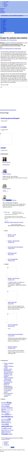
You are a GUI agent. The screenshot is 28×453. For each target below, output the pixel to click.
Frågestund (8, 409)
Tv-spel (11, 430)
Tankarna (5, 19)
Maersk (7, 110)
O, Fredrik (4, 127)
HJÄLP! (5, 6)
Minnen (8, 420)
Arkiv (5, 3)
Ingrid (4, 162)
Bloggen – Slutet (12, 234)
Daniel (4, 200)
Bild (2, 402)
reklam (11, 110)
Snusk (8, 428)
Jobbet (4, 22)
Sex (11, 426)
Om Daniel (6, 1)
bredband (3, 404)
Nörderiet (6, 4)
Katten (4, 27)
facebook (10, 408)
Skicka (12, 447)
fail (2, 410)
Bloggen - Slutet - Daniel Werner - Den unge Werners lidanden (8, 371)
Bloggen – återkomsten (13, 241)
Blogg (9, 402)
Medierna (5, 28)
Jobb (7, 414)
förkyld (12, 409)
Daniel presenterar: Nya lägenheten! (8, 382)
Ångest (10, 434)
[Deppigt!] (6, 144)
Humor (3, 412)
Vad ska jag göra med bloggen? (10, 118)
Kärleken (4, 21)
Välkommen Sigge (12, 253)
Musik (3, 422)
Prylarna (4, 29)
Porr (10, 422)
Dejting (3, 406)
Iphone (3, 414)
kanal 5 (10, 414)
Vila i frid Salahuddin (13, 259)
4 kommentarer (13, 40)
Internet (8, 411)
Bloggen (4, 31)
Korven (4, 174)
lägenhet (5, 419)
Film (5, 410)
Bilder (5, 402)
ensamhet (4, 408)
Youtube (4, 434)
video (3, 432)
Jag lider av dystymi (12, 346)
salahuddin (5, 426)
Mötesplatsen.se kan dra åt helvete (8, 386)
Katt (2, 416)
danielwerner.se (9, 438)
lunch (2, 419)
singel (2, 428)
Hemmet (4, 24)
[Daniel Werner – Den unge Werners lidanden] (11, 15)
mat (9, 419)
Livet (4, 18)
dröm (7, 406)
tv (9, 430)
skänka (14, 110)
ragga (2, 424)
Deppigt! (3, 148)
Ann (5, 380)
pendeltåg (7, 422)
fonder (1, 110)
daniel (6, 404)
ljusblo (4, 188)
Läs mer (6, 221)
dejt (9, 404)
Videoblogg (8, 432)
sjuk (5, 428)
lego (4, 110)
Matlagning (3, 420)
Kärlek (7, 416)
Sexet (4, 25)
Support (6, 430)
